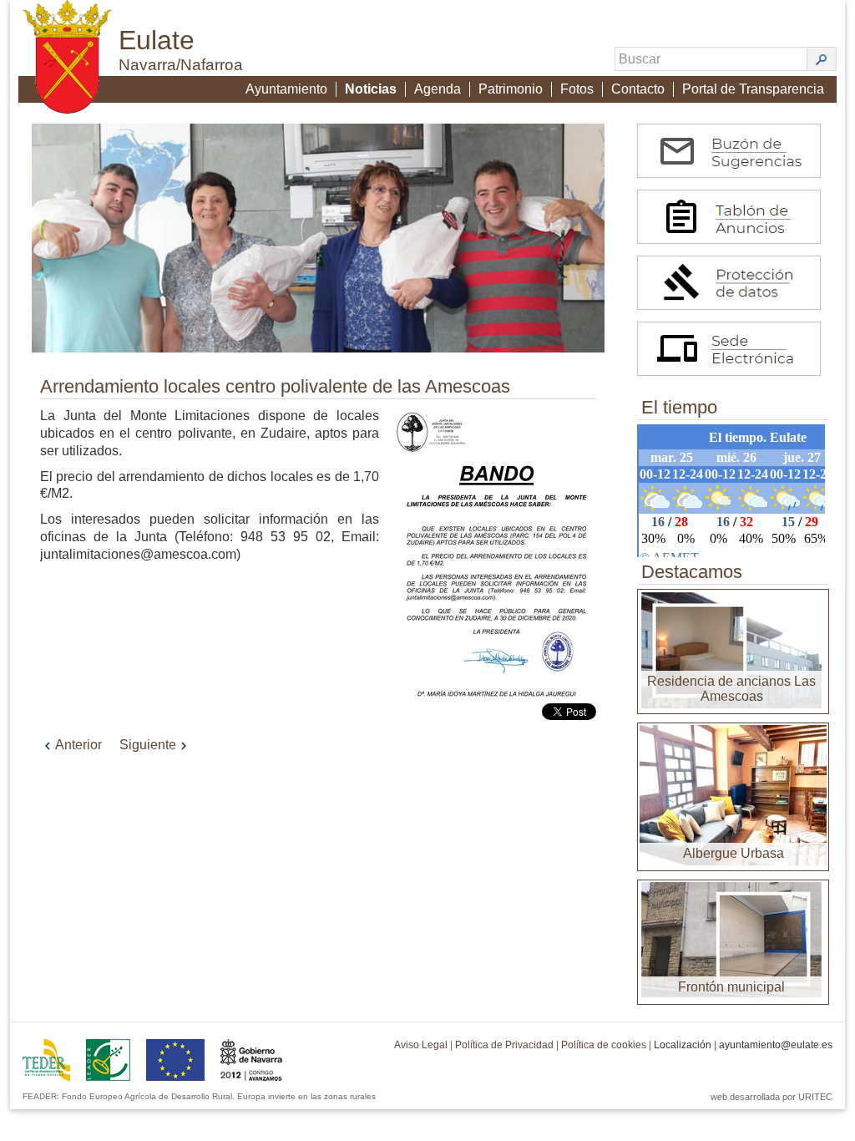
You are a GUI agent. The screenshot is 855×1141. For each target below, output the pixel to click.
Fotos (577, 89)
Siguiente (147, 745)
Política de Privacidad (504, 1045)
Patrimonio (510, 89)
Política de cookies (603, 1045)
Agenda (437, 89)
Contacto (638, 89)
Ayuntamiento (286, 89)
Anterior (78, 745)
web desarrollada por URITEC (771, 1097)
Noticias (371, 89)
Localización (682, 1045)
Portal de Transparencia (753, 89)
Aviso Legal (421, 1045)
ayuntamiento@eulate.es (775, 1045)
